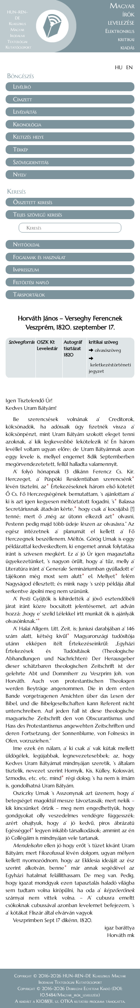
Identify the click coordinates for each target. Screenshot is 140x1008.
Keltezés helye (28, 136)
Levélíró (22, 86)
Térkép (20, 149)
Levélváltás (25, 111)
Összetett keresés (32, 202)
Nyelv (19, 174)
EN (129, 67)
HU (118, 67)
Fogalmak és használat (39, 257)
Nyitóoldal (26, 244)
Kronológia (27, 124)
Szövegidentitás (31, 162)
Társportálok (29, 294)
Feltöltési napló (31, 282)
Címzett (22, 99)
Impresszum (26, 269)
